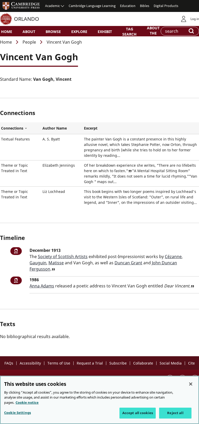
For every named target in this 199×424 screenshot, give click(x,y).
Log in (194, 19)
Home (6, 31)
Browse (53, 31)
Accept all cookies (137, 412)
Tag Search (129, 31)
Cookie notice (27, 402)
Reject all (175, 412)
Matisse (56, 263)
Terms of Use (58, 363)
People (29, 42)
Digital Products (166, 5)
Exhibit (105, 31)
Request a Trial (90, 363)
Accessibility (30, 363)
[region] (99, 400)
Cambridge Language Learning (92, 5)
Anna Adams (42, 286)
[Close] (190, 384)
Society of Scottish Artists (63, 256)
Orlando (26, 18)
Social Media (171, 363)
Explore (79, 31)
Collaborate (143, 363)
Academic (52, 5)
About (29, 31)
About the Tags (153, 33)
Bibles (144, 5)
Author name (54, 128)
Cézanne (173, 256)
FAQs (8, 363)
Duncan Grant (128, 263)
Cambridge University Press (21, 6)
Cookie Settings (17, 412)
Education (128, 5)
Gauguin (38, 263)
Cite (191, 363)
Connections (20, 128)
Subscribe (118, 363)
